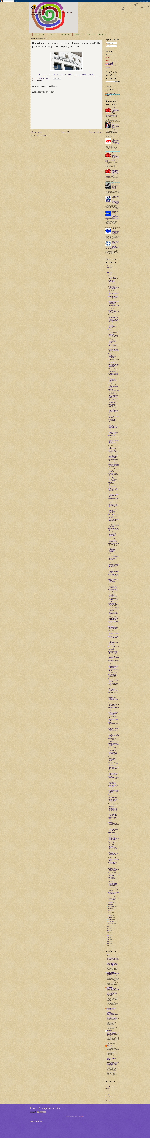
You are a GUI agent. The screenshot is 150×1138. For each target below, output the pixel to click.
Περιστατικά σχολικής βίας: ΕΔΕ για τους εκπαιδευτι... (113, 843)
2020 (108, 930)
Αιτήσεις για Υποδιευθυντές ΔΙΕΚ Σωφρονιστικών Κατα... (113, 494)
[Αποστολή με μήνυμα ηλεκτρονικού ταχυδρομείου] (54, 79)
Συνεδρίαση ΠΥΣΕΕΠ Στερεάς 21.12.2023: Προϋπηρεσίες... (113, 505)
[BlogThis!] (55, 79)
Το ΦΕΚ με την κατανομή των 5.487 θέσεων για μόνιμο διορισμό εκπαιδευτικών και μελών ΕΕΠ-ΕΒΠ (112, 245)
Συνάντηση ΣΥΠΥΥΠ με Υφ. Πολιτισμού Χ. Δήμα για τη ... (113, 768)
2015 (108, 941)
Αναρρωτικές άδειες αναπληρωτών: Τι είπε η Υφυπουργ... (113, 898)
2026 (108, 265)
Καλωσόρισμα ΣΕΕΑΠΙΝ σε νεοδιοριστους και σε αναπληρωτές (112, 1033)
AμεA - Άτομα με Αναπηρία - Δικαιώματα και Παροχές (113, 973)
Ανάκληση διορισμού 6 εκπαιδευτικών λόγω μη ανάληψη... (113, 590)
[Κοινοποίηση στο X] (57, 79)
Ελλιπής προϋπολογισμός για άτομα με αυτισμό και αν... (113, 724)
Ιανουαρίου (111, 923)
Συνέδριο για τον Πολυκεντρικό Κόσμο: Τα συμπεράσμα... (113, 287)
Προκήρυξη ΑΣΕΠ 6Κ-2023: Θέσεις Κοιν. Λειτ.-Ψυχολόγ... (113, 311)
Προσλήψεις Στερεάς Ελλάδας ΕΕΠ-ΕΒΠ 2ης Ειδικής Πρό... (113, 474)
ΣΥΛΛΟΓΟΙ (91, 34)
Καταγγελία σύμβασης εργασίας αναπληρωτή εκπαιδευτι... (113, 874)
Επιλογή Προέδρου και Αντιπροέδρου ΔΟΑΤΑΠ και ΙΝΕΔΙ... (113, 396)
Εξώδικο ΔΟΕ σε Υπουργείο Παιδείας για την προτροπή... (113, 627)
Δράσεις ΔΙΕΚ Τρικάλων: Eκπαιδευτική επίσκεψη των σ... (113, 401)
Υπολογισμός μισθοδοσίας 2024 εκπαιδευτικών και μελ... (113, 427)
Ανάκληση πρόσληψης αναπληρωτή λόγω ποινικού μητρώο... (113, 618)
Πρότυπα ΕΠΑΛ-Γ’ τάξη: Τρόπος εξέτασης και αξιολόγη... (113, 516)
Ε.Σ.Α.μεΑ (107, 1098)
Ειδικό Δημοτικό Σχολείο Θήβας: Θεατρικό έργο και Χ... (113, 859)
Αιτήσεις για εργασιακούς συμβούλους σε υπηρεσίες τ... (113, 893)
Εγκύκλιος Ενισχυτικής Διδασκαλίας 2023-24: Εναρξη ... (113, 530)
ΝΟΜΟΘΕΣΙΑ (78, 34)
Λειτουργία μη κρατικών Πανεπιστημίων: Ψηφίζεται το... (113, 662)
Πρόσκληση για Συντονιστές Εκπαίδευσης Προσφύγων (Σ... (112, 282)
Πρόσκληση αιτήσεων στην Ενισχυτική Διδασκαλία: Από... (113, 814)
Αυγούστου (111, 908)
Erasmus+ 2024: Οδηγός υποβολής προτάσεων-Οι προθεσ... (113, 648)
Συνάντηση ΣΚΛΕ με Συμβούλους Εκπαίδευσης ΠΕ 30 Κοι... (113, 718)
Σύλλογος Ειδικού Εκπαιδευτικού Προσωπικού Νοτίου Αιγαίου (112, 1010)
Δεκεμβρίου (111, 274)
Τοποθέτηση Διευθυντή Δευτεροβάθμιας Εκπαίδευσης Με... (113, 586)
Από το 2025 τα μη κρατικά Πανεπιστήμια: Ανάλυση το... (112, 510)
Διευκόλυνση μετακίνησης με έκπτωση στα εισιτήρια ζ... (113, 632)
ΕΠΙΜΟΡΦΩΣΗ (66, 34)
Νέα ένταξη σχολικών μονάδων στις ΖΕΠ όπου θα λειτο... (113, 764)
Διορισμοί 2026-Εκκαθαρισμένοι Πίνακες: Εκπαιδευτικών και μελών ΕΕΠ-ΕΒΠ (115, 142)
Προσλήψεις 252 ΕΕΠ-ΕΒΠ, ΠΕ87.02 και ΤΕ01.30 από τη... (113, 489)
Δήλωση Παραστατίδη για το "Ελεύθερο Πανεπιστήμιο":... (113, 479)
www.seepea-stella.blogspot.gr (109, 64)
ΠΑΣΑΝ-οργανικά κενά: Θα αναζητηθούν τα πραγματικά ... (113, 365)
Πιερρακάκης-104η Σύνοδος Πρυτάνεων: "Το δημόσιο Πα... (113, 749)
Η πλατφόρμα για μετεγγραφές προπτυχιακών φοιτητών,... (112, 879)
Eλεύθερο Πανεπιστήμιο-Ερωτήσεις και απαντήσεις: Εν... (113, 520)
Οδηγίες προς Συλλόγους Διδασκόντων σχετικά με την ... (113, 735)
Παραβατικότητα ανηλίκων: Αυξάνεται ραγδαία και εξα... (113, 838)
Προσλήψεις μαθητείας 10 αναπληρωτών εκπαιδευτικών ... (113, 796)
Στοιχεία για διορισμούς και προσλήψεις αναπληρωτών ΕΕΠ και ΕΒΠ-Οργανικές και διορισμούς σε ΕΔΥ (112, 172)
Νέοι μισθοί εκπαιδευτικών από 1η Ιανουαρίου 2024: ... (113, 777)
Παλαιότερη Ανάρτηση (95, 132)
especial (107, 1084)
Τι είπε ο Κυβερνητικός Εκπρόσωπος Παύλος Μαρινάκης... (113, 805)
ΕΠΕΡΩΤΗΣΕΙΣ (52, 34)
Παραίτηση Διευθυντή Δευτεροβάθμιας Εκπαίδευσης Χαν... (113, 461)
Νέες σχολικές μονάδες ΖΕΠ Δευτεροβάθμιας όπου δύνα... (113, 525)
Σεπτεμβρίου (111, 906)
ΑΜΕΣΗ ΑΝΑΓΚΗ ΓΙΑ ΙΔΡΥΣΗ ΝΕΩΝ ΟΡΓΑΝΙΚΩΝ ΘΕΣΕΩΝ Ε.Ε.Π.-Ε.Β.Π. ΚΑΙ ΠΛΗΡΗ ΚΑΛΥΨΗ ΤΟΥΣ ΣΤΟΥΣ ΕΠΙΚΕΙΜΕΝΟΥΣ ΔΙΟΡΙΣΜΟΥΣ (113, 991)
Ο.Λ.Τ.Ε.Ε (107, 1094)
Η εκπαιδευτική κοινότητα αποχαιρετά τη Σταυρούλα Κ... (113, 437)
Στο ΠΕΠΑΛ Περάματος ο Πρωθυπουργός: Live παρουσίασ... (113, 623)
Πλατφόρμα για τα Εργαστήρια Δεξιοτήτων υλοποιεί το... (113, 699)
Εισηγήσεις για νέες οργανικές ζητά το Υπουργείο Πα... (112, 753)
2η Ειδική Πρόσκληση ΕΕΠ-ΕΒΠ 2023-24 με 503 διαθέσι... (113, 744)
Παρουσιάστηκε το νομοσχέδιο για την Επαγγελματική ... (113, 604)
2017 (108, 937)
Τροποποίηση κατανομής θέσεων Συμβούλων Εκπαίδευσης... (113, 565)
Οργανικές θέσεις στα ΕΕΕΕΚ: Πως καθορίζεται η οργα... (113, 689)
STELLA (39, 7)
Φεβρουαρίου (111, 921)
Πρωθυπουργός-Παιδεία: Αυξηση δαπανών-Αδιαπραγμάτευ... (113, 666)
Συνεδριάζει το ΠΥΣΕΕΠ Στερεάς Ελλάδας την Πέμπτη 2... (113, 609)
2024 (108, 270)
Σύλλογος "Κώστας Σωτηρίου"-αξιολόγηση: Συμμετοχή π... (112, 560)
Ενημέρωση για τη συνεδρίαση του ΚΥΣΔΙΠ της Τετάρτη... (113, 555)
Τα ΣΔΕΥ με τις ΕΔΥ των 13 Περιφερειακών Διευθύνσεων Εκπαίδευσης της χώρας (115, 231)
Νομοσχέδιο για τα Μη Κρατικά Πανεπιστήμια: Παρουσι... (113, 581)
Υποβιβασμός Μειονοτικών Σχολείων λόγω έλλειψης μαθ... (113, 335)
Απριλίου (110, 917)
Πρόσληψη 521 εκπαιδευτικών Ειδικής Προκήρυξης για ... (113, 370)
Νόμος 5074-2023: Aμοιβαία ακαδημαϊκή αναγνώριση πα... (113, 869)
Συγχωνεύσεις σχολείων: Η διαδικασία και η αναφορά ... (113, 889)
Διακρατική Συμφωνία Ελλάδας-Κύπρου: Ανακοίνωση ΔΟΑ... (113, 652)
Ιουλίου (110, 910)
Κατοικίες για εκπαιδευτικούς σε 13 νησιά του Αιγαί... (113, 704)
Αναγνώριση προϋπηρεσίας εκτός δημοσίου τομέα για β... (113, 410)
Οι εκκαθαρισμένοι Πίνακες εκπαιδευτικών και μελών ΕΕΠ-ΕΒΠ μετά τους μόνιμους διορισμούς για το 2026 (112, 157)
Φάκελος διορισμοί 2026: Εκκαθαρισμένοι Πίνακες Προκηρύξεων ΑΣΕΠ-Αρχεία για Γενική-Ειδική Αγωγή (112, 111)
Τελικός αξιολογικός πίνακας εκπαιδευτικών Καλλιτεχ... (112, 325)
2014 (108, 943)
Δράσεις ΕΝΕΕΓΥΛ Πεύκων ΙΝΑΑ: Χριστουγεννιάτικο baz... (112, 864)
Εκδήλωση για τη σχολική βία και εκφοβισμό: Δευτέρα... (113, 740)
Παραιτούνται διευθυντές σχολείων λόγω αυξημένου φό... (113, 302)
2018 (108, 935)
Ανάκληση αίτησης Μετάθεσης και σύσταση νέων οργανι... (112, 340)
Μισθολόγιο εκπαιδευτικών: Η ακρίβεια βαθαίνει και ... (113, 824)
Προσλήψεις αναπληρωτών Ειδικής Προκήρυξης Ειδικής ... (113, 331)
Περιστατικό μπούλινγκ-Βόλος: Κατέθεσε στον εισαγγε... (113, 819)
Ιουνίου (110, 912)
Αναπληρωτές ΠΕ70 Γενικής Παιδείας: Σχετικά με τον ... (112, 675)
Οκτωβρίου (111, 904)
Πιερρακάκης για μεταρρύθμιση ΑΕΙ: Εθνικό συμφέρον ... (113, 277)
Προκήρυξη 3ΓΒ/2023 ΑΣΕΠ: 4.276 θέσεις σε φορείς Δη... (113, 829)
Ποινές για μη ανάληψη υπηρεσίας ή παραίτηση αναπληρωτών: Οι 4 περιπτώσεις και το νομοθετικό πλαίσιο (112, 215)
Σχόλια (109, 45)
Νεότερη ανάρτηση (36, 132)
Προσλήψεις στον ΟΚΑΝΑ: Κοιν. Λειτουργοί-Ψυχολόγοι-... (112, 421)
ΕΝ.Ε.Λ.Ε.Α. (110, 1046)
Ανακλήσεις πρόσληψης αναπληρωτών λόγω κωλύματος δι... (113, 465)
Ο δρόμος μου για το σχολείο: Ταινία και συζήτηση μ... (113, 613)
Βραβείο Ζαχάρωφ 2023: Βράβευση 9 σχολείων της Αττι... (113, 657)
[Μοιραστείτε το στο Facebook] (58, 79)
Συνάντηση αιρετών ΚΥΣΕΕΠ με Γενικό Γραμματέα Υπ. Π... (113, 600)
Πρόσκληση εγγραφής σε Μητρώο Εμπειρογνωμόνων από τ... (113, 730)
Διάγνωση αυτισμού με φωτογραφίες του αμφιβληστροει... (113, 456)
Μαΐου (109, 915)
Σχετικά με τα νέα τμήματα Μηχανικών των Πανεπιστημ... (113, 773)
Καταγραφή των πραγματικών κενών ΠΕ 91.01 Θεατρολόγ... (113, 642)
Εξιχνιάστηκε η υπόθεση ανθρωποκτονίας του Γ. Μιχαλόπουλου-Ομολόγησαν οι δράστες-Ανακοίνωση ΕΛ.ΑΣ (112, 200)
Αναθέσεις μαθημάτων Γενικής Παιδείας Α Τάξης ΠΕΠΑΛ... (113, 346)
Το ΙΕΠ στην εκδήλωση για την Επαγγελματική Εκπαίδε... (113, 442)
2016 (108, 939)
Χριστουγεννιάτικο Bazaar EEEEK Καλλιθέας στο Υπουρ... (112, 758)
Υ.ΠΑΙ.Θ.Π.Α (102, 34)
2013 (108, 945)
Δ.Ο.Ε (106, 1092)
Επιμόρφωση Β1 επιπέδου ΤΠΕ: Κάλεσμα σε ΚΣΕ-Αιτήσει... (112, 848)
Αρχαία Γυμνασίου (109, 1086)
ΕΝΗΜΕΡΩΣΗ (39, 34)
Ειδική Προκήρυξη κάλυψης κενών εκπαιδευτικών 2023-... (112, 535)
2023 (108, 272)
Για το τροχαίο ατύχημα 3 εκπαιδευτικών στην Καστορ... (113, 680)
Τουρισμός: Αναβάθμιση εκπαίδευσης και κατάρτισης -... (113, 307)
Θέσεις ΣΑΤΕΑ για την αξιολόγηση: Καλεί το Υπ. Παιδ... (113, 576)
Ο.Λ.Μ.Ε (107, 1090)
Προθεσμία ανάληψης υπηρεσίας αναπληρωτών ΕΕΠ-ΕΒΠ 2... (113, 500)
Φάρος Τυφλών (108, 1100)
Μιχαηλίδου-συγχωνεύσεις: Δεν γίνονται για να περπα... (113, 853)
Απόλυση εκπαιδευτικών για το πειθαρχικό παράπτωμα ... (113, 709)
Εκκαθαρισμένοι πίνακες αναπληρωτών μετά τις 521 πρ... (113, 361)
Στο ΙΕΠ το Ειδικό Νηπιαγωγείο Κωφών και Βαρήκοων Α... (113, 451)
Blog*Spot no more (111, 93)
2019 (108, 933)
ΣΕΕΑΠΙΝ (109, 1030)
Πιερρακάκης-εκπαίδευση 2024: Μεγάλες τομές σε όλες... (113, 416)
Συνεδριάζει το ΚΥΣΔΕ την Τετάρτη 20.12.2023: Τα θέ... (113, 595)
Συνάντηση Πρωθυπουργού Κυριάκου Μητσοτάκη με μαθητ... (113, 570)
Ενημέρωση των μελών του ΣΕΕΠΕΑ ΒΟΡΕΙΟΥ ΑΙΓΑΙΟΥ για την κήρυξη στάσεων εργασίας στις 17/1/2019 (113, 1062)
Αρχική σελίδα (65, 132)
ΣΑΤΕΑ (108, 954)
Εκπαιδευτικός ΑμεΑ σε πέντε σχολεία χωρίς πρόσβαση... (113, 694)
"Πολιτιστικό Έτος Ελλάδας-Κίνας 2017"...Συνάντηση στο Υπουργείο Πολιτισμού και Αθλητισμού (112, 126)
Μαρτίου (110, 919)
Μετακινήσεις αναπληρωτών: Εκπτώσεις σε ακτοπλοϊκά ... (112, 484)
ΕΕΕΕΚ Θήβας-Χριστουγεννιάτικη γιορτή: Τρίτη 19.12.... (113, 834)
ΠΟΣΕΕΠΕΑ (110, 987)
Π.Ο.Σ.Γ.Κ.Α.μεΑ (109, 1096)
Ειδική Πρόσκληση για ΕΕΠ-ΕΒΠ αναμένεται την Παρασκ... (113, 787)
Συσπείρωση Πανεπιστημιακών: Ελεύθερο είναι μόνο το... (113, 292)
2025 (108, 267)
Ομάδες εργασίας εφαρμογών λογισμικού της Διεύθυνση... (112, 355)
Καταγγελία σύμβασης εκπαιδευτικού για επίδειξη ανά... (113, 713)
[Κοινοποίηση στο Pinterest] (60, 79)
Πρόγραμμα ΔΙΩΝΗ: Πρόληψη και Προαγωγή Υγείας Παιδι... (112, 379)
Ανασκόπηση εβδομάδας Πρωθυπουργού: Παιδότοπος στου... (113, 671)
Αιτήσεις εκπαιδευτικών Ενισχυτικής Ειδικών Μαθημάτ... (113, 791)
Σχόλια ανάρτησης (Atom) (42, 135)
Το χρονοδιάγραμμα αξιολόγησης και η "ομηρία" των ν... (112, 884)
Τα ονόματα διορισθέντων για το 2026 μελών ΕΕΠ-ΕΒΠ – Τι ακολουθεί (115, 186)
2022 (108, 926)
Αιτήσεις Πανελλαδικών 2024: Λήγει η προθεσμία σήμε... (113, 782)
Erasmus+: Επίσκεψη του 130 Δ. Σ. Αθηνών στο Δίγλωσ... (113, 297)
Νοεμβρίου (110, 902)
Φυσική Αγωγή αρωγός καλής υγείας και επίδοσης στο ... (113, 684)
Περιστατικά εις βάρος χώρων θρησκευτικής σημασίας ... (113, 350)
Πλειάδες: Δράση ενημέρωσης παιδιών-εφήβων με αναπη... (113, 316)
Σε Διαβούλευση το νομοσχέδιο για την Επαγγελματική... (113, 432)
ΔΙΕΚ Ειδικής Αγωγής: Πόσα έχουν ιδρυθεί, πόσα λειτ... (113, 470)
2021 (108, 928)
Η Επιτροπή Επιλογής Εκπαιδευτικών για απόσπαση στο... (113, 374)
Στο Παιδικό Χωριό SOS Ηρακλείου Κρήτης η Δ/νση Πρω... (113, 320)
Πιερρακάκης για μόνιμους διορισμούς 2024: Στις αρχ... (113, 405)
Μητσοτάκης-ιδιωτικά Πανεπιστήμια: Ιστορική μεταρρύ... (113, 540)
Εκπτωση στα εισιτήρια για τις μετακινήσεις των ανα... (113, 637)
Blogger (81, 1116)
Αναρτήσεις (110, 43)
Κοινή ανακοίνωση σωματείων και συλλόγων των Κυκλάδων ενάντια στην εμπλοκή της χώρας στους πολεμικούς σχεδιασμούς (113, 1016)
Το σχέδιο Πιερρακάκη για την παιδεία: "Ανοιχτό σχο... (113, 800)
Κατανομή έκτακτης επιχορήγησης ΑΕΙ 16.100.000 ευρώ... (113, 810)
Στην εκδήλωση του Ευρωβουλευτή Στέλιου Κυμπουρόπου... (113, 447)
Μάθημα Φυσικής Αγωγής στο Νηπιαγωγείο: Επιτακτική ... (112, 549)
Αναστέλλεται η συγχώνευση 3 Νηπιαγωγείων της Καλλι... (113, 385)
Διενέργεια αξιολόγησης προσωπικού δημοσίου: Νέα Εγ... (113, 545)
